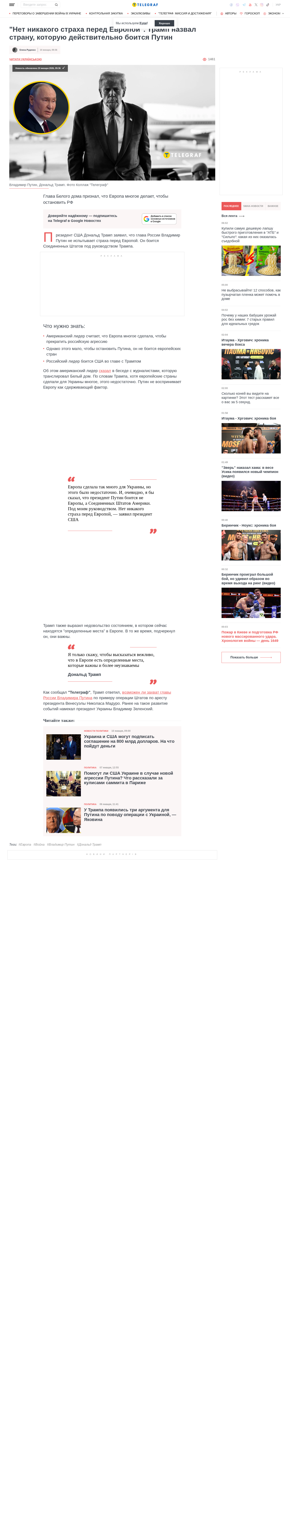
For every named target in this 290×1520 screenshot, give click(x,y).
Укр (278, 4)
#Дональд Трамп (89, 844)
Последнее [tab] (231, 206)
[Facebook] (231, 5)
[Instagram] (262, 5)
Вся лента (229, 216)
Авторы (230, 13)
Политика (90, 767)
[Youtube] (250, 5)
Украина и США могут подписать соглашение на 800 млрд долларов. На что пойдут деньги (129, 741)
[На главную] (145, 4)
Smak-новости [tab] (253, 206)
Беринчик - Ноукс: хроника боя (249, 525)
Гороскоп (252, 13)
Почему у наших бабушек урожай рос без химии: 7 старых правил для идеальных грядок (249, 319)
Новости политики (96, 731)
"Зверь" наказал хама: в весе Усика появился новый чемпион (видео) (250, 472)
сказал (105, 371)
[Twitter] (256, 4)
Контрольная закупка (106, 13)
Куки (143, 23)
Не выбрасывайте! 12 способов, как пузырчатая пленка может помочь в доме (251, 294)
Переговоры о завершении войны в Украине (47, 13)
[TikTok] (268, 5)
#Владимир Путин (61, 844)
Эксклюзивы (140, 13)
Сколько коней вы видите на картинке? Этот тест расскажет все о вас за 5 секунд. (250, 398)
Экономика (277, 13)
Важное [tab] (273, 206)
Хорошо (164, 23)
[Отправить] (56, 5)
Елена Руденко (28, 50)
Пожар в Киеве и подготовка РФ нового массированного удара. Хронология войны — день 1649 (250, 636)
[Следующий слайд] (283, 14)
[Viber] (237, 4)
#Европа (25, 844)
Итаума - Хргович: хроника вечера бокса (245, 342)
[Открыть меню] (12, 4)
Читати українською (25, 59)
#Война (39, 844)
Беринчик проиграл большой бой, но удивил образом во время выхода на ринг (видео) (248, 578)
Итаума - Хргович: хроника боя (249, 418)
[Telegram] (244, 5)
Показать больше (244, 657)
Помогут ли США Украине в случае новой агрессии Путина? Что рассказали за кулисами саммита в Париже (128, 778)
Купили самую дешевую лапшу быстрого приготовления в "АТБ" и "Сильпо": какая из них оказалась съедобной (250, 234)
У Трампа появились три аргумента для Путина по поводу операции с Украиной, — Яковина (130, 815)
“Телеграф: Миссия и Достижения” (185, 13)
